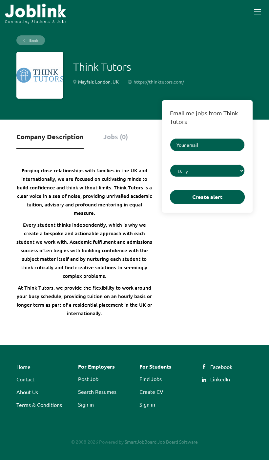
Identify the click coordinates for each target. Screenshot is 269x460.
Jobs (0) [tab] (115, 136)
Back (33, 40)
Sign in (86, 404)
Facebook (221, 366)
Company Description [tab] (50, 136)
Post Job (88, 378)
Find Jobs (150, 378)
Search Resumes (97, 391)
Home (23, 366)
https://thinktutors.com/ (159, 82)
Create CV (151, 391)
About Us (27, 392)
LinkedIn (220, 379)
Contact (25, 379)
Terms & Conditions (39, 404)
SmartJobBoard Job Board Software (161, 442)
